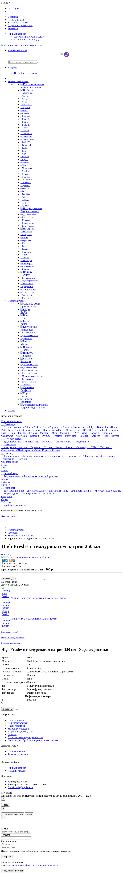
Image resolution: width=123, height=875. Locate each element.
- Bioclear (76, 427)
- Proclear (56, 435)
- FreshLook (101, 430)
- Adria (26, 427)
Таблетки (6, 502)
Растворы (9, 487)
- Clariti (15, 430)
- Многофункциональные (106, 490)
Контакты (13, 28)
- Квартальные (31, 441)
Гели (3, 467)
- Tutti (105, 435)
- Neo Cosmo (80, 433)
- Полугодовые (80, 441)
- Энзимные (47, 493)
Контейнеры (11, 473)
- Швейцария (23, 450)
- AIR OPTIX (39, 427)
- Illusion (20, 433)
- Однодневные (62, 441)
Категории (13, 8)
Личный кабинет (17, 767)
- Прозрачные (69, 456)
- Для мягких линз (35, 490)
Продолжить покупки (13, 814)
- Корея (58, 447)
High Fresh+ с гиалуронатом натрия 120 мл (33, 618)
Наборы (5, 482)
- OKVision (20, 435)
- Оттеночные (52, 456)
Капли (4, 470)
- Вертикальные (10, 476)
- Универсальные (30, 493)
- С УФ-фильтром (88, 456)
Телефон (6, 834)
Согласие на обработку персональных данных (33, 740)
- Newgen (94, 433)
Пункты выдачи (16, 19)
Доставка (13, 16)
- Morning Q (64, 433)
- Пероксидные (10, 493)
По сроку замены (13, 438)
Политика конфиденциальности (25, 737)
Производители (16, 751)
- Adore (17, 427)
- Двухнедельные (11, 441)
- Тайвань (104, 447)
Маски (4, 479)
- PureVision (69, 435)
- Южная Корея (40, 450)
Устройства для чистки (13, 505)
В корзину (7, 579)
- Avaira (65, 427)
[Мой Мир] (13, 560)
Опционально (8, 841)
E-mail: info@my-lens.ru (20, 787)
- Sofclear (83, 435)
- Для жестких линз (32, 476)
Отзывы (12, 734)
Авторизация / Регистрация (29, 36)
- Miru (53, 433)
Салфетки (6, 496)
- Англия (22, 447)
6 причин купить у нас (20, 25)
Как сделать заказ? (18, 22)
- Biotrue (113, 427)
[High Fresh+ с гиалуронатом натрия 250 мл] (26, 557)
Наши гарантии (16, 725)
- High (11, 433)
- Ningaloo (106, 433)
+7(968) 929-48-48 (17, 50)
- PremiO (45, 435)
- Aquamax (53, 427)
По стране (10, 444)
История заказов (17, 770)
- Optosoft (33, 435)
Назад (5, 805)
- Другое (114, 435)
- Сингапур (81, 447)
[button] (13, 67)
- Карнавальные (10, 456)
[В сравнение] (45, 579)
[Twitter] (6, 560)
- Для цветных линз (80, 490)
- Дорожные (51, 476)
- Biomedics (101, 427)
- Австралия (8, 447)
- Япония (54, 450)
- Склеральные (107, 456)
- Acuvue (6, 427)
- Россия (68, 447)
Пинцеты (6, 485)
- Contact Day (40, 430)
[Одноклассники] (10, 560)
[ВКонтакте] (3, 560)
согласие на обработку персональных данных (33, 865)
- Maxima (43, 433)
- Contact (26, 430)
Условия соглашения (19, 728)
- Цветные (21, 459)
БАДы (4, 464)
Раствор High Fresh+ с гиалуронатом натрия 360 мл (38, 598)
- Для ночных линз (57, 490)
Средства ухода (16, 300)
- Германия (35, 447)
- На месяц (46, 441)
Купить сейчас (9, 516)
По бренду (10, 424)
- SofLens (95, 435)
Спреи (4, 499)
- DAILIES (87, 430)
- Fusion (113, 430)
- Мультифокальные (32, 456)
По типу (9, 453)
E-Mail (4, 828)
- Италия (47, 447)
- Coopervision (71, 430)
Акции (11, 410)
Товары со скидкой (18, 754)
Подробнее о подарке (25, 73)
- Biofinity (88, 427)
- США (93, 447)
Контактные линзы (18, 81)
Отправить (8, 856)
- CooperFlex (55, 430)
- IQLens (31, 433)
